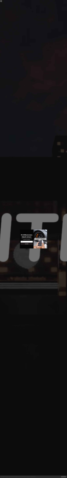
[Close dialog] (46, 230)
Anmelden (26, 243)
